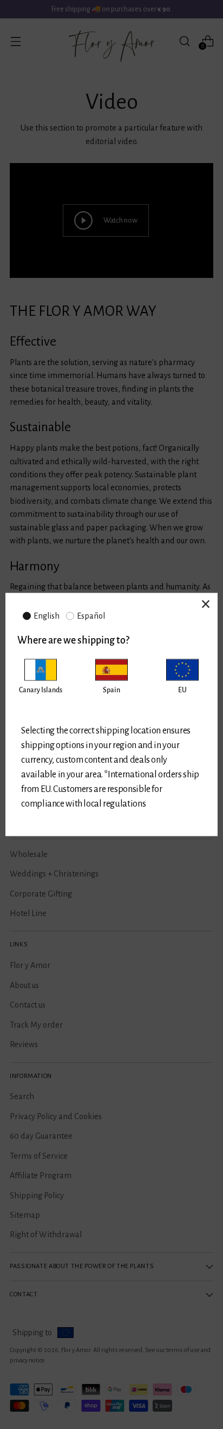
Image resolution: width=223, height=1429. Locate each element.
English (47, 616)
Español (91, 616)
